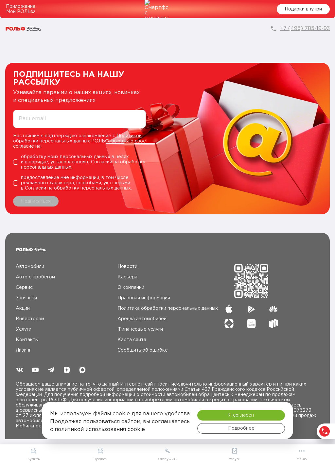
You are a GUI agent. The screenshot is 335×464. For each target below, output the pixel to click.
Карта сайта (131, 340)
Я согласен (241, 415)
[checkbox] (79, 162)
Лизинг (23, 350)
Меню (301, 459)
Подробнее (241, 428)
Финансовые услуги (140, 329)
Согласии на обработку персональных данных (78, 188)
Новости (127, 267)
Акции (23, 308)
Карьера (127, 277)
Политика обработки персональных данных (167, 308)
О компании (130, 288)
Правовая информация (143, 298)
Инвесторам (30, 319)
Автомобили (30, 267)
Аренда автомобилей (142, 319)
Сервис (24, 288)
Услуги (23, 329)
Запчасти (26, 298)
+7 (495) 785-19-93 (305, 28)
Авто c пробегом (35, 277)
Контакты (27, 340)
